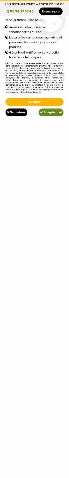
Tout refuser (17, 112)
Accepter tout (52, 112)
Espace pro (51, 11)
